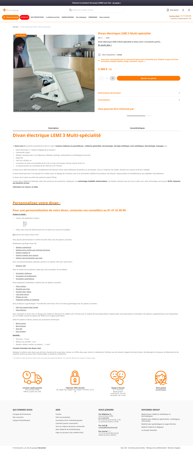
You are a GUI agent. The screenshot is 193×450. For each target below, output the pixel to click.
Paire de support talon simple (27, 307)
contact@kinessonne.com (108, 427)
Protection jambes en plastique (27, 300)
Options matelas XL (23, 253)
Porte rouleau (21, 286)
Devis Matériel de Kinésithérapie (68, 429)
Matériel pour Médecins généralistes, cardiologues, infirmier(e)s (160, 420)
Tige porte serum (22, 294)
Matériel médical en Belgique (152, 427)
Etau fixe (19, 329)
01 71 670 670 (104, 418)
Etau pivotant (21, 331)
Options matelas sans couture (27, 255)
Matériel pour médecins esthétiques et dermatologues (156, 415)
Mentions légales (174, 448)
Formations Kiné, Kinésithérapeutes (69, 420)
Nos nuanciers (18, 417)
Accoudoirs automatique (25, 279)
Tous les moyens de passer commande (70, 426)
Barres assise (21, 323)
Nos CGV (124, 448)
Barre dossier (21, 326)
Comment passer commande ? (67, 423)
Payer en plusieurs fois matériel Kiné (69, 432)
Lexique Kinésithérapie (21, 420)
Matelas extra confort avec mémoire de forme (33, 250)
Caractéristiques (137, 128)
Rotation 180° (21, 266)
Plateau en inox (21, 297)
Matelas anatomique (23, 247)
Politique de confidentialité (156, 448)
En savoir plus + (105, 45)
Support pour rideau (23, 291)
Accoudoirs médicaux (24, 273)
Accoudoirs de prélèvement (26, 276)
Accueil (15, 27)
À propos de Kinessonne (22, 414)
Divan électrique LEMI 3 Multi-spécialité (35, 27)
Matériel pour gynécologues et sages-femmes (158, 424)
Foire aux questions (63, 417)
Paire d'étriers (21, 310)
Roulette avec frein (23, 289)
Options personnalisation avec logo (29, 258)
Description (53, 128)
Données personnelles (136, 448)
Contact (58, 414)
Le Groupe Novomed (149, 430)
